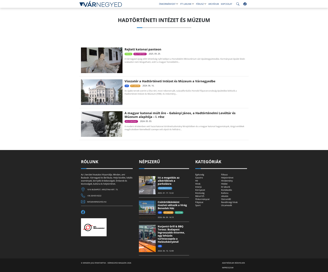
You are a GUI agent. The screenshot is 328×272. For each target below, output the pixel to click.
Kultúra (179, 212)
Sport (198, 205)
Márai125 (199, 196)
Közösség (199, 193)
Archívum (213, 4)
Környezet (200, 190)
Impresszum (227, 267)
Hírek (197, 183)
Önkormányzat (167, 4)
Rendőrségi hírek (229, 202)
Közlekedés (226, 190)
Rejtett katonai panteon (143, 49)
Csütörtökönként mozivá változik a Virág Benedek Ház (172, 205)
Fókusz (200, 4)
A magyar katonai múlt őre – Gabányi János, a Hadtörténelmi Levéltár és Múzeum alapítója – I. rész (180, 115)
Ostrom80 (226, 199)
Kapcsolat (226, 4)
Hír (127, 86)
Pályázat (199, 202)
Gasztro (199, 177)
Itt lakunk (185, 4)
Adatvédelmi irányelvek (233, 263)
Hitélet (224, 183)
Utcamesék (226, 205)
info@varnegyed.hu (96, 202)
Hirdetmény (227, 180)
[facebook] (245, 4)
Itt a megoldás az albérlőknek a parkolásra (169, 180)
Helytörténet (140, 54)
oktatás (224, 196)
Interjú (198, 186)
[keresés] (237, 4)
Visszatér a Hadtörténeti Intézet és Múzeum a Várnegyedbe (170, 81)
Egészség (199, 174)
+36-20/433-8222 (94, 195)
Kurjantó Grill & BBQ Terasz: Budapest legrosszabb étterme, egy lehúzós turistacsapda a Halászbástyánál (171, 234)
